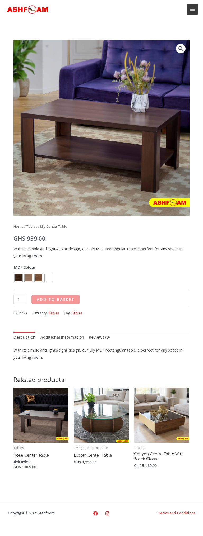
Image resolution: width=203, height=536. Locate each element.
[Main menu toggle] (192, 9)
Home (18, 226)
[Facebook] (95, 513)
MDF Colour (24, 267)
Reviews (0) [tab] (99, 337)
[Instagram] (107, 513)
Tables (31, 226)
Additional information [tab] (62, 337)
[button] (181, 48)
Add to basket (56, 299)
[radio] (18, 278)
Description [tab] (24, 337)
